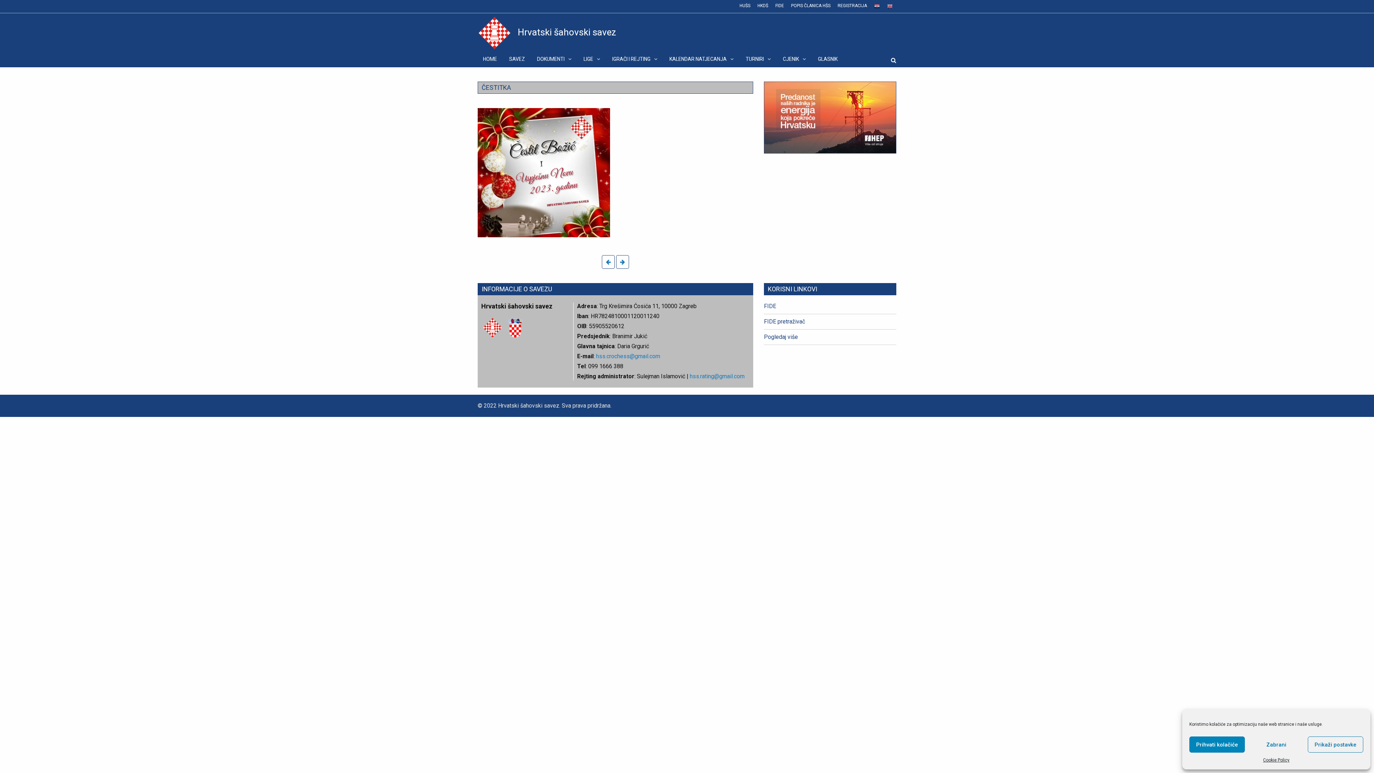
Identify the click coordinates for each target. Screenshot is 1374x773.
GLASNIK (828, 59)
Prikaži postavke (1335, 745)
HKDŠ (762, 5)
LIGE (588, 59)
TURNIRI (755, 59)
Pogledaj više (781, 337)
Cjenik (791, 59)
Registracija (852, 5)
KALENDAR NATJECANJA (698, 59)
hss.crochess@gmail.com (628, 356)
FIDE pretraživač (784, 321)
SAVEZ (517, 59)
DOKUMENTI (551, 59)
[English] (889, 6)
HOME (490, 59)
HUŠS (745, 5)
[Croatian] (877, 6)
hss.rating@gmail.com (716, 376)
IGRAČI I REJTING (631, 59)
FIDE (779, 5)
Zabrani (1276, 745)
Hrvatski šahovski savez (567, 32)
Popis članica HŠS (810, 5)
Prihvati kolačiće (1217, 745)
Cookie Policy (1276, 760)
